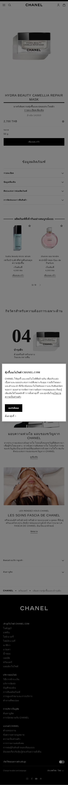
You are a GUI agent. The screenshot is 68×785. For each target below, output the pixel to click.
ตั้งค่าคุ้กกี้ (9, 416)
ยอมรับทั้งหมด (13, 408)
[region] (34, 392)
